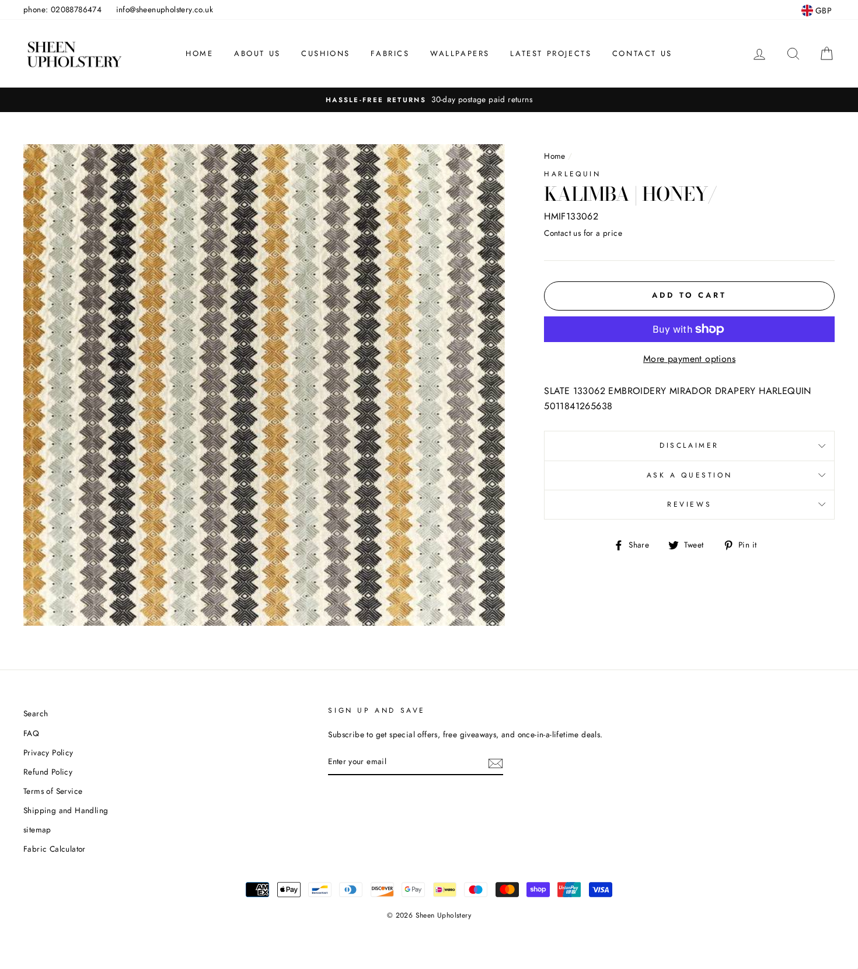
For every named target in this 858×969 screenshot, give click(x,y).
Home (199, 53)
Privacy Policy (48, 752)
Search (35, 713)
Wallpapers (460, 53)
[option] (429, 99)
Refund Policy (47, 772)
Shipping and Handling (65, 810)
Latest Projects (550, 53)
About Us (257, 53)
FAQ (31, 733)
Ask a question (689, 475)
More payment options (689, 358)
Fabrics (390, 53)
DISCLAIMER (689, 445)
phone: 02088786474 (62, 9)
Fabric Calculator (54, 849)
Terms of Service (52, 791)
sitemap (37, 829)
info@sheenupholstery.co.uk (164, 9)
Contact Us (642, 53)
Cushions (325, 53)
